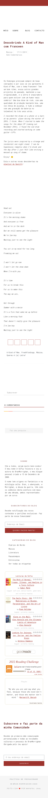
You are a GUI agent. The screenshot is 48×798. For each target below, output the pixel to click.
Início (5, 31)
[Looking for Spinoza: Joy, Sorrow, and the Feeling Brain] (8, 638)
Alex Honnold (25, 625)
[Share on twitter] (17, 342)
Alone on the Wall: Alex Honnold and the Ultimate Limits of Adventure (26, 619)
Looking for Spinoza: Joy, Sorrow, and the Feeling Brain (26, 635)
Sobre (15, 31)
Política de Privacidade (24, 779)
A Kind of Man (13, 352)
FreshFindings (27, 352)
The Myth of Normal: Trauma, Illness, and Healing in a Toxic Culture (26, 582)
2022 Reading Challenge (24, 662)
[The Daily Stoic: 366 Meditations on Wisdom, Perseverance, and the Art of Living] (8, 603)
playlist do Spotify (13, 164)
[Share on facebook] (10, 342)
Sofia (16, 666)
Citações (24, 681)
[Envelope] (34, 3)
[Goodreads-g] (26, 3)
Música (39, 352)
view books (38, 674)
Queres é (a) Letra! (16, 355)
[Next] (34, 373)
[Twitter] (18, 3)
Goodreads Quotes (36, 703)
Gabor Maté (25, 588)
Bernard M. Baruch (28, 697)
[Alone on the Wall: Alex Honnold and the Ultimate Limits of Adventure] (8, 622)
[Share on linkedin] (24, 342)
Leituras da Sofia (24, 576)
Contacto (39, 31)
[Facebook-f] (14, 3)
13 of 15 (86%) (34, 671)
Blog (27, 31)
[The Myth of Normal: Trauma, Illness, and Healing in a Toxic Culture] (8, 585)
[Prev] (14, 373)
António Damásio (25, 641)
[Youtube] (30, 3)
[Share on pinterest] (31, 342)
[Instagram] (22, 3)
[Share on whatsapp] (37, 342)
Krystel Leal (33, 788)
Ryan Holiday (25, 609)
